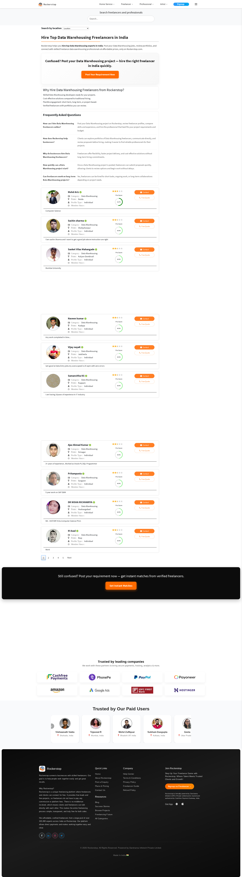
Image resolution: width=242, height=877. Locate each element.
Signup (180, 4)
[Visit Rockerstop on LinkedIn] (48, 835)
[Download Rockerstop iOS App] (183, 804)
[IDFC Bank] (142, 690)
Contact (145, 192)
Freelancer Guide (131, 786)
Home (98, 774)
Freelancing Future (104, 814)
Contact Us (100, 790)
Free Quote (145, 198)
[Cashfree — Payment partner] (57, 677)
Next (69, 557)
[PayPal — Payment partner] (142, 677)
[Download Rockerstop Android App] (177, 804)
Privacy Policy (129, 782)
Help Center (128, 774)
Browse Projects (102, 810)
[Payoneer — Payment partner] (185, 677)
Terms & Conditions (132, 778)
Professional (146, 4)
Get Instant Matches (121, 585)
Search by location (51, 28)
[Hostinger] (185, 690)
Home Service (105, 4)
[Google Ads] (100, 690)
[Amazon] (57, 690)
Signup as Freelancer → (179, 786)
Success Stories (102, 806)
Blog (97, 802)
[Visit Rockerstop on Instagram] (55, 835)
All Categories (101, 818)
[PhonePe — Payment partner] (100, 677)
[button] (195, 4)
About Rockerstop (103, 778)
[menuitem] (107, 4)
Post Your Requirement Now (100, 74)
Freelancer (126, 4)
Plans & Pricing (102, 786)
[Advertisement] (100, 293)
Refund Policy (129, 790)
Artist (162, 4)
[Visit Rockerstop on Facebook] (42, 835)
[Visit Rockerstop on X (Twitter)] (61, 835)
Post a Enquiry (101, 782)
